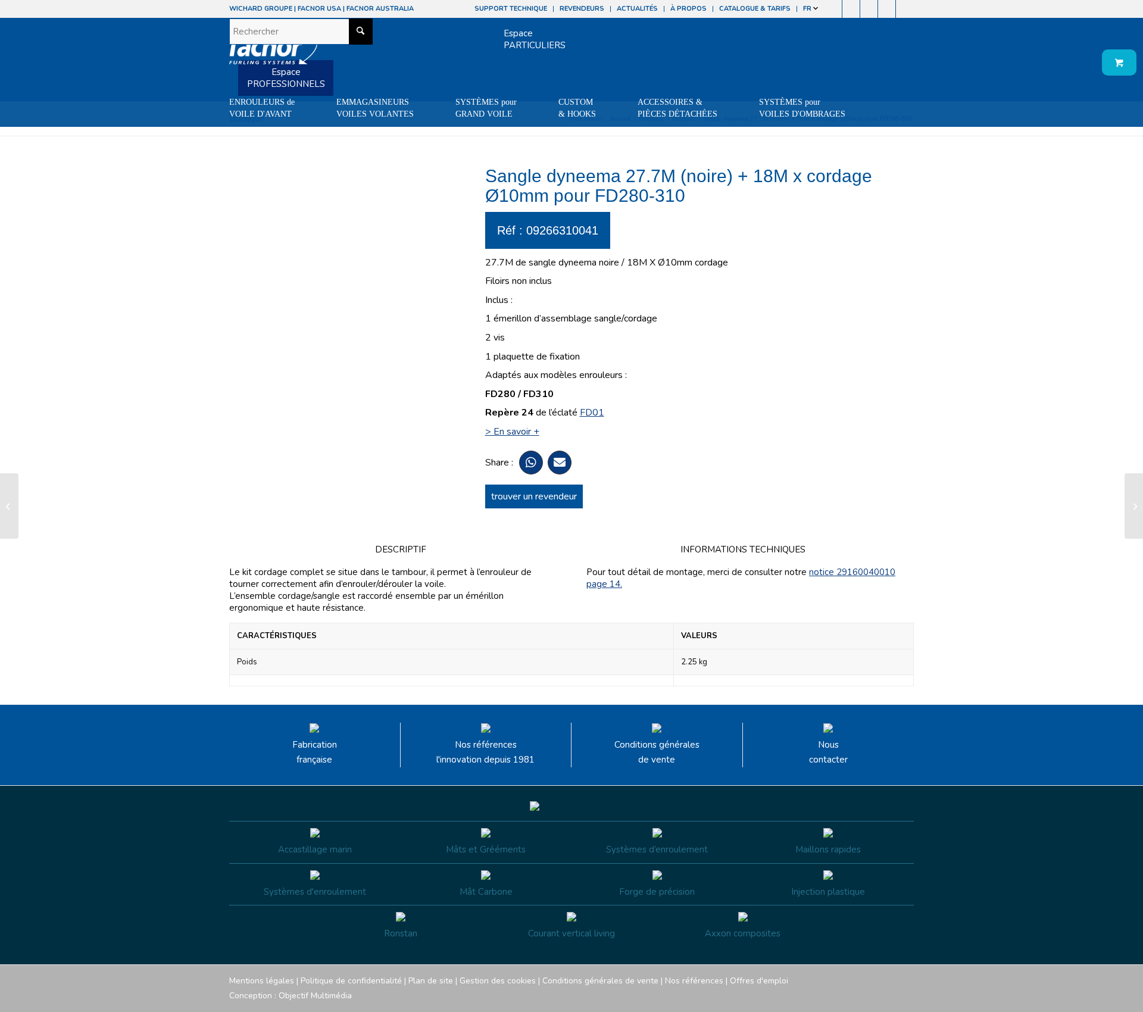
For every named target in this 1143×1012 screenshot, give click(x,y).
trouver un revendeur (534, 496)
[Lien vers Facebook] (833, 9)
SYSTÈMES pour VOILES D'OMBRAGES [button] (802, 108)
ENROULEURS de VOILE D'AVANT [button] (262, 108)
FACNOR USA (319, 8)
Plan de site (430, 980)
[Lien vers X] (886, 9)
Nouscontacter (828, 752)
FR (808, 8)
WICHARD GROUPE (260, 8)
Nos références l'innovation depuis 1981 (485, 752)
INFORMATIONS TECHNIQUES (742, 549)
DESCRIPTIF (400, 549)
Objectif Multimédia (315, 995)
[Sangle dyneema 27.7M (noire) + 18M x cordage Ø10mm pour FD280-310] (9, 506)
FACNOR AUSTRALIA (380, 8)
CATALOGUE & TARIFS (755, 8)
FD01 (592, 412)
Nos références (694, 980)
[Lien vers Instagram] (851, 9)
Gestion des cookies (498, 980)
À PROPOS (688, 8)
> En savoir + (512, 431)
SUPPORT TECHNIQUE (510, 8)
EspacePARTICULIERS (535, 39)
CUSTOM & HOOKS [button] (577, 108)
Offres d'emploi (759, 980)
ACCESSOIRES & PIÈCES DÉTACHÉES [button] (677, 108)
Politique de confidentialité (351, 980)
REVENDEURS (582, 8)
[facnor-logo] (273, 53)
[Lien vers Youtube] (868, 9)
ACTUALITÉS (637, 8)
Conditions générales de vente (656, 752)
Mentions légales (261, 980)
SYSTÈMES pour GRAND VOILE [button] (486, 108)
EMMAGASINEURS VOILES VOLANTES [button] (375, 108)
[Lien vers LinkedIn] (905, 9)
